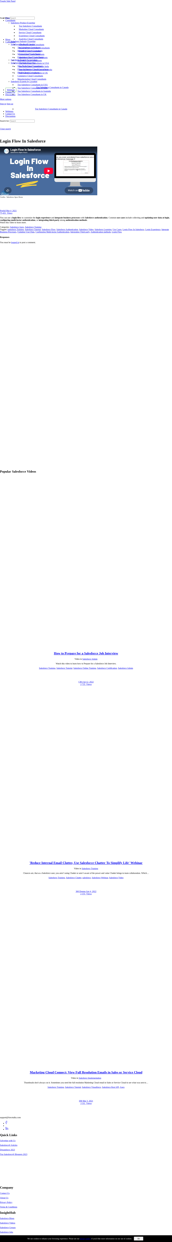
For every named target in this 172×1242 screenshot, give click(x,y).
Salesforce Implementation (90, 1078)
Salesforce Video (86, 229)
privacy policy (85, 1239)
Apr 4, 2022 (91, 891)
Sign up (10, 104)
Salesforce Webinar (100, 878)
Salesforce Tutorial (33, 229)
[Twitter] (6, 1126)
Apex (122, 1087)
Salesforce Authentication (67, 229)
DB (81, 1101)
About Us (4, 1198)
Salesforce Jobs (6, 1232)
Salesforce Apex (17, 227)
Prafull (3, 211)
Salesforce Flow (48, 229)
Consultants (10, 42)
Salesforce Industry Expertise (23, 63)
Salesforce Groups (8, 1227)
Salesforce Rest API (110, 1087)
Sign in (3, 104)
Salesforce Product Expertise (23, 44)
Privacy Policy (6, 1202)
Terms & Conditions (8, 1207)
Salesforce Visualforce (91, 1087)
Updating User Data (25, 232)
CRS (80, 682)
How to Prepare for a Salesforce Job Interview (86, 653)
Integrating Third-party (80, 232)
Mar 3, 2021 (88, 1101)
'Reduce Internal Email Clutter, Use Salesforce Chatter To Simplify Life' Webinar (86, 863)
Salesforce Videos (7, 1223)
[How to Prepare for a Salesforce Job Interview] (86, 647)
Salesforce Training (33, 227)
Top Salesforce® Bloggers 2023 (13, 1154)
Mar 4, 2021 (11, 211)
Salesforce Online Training (84, 668)
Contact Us (10, 114)
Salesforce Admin (89, 659)
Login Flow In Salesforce (133, 229)
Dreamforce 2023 (7, 1150)
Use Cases (117, 229)
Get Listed (7, 1182)
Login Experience (152, 229)
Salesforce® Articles (8, 1145)
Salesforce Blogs (7, 1218)
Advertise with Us (7, 1140)
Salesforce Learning (103, 229)
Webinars (9, 111)
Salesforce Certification (107, 668)
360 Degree (81, 891)
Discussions (10, 116)
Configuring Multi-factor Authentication (52, 232)
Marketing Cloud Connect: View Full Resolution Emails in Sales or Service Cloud (86, 1072)
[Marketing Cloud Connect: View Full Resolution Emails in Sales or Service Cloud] (86, 1066)
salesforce (86, 878)
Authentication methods (101, 232)
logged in (15, 242)
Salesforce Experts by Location (24, 81)
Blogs (7, 39)
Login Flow (117, 232)
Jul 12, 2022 (88, 682)
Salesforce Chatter (73, 878)
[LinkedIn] (6, 1129)
